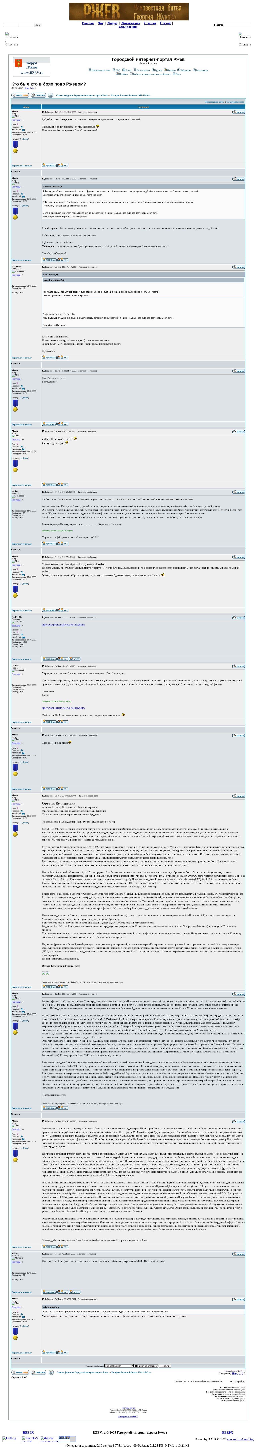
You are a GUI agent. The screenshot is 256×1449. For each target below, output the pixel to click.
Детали (25, 139)
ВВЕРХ (28, 1432)
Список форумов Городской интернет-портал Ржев (82, 95)
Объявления (128, 26)
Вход (178, 74)
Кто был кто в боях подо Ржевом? (48, 84)
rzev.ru (231, 1439)
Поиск (128, 70)
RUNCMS (122, 1412)
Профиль (123, 74)
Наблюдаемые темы (101, 70)
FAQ (118, 70)
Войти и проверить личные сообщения (151, 74)
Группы (158, 70)
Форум (112, 23)
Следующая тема (235, 102)
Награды (171, 70)
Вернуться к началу (22, 165)
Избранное (185, 70)
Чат (100, 23)
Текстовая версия (128, 1408)
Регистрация (202, 70)
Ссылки (150, 23)
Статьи (165, 23)
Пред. (26, 88)
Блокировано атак (128, 1417)
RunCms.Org (245, 1439)
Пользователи (143, 70)
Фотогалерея (130, 23)
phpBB (122, 1410)
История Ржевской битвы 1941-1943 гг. (131, 95)
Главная (88, 23)
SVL (130, 1412)
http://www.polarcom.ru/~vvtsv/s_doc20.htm (63, 624)
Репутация (16, 120)
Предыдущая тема (214, 102)
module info (142, 1412)
